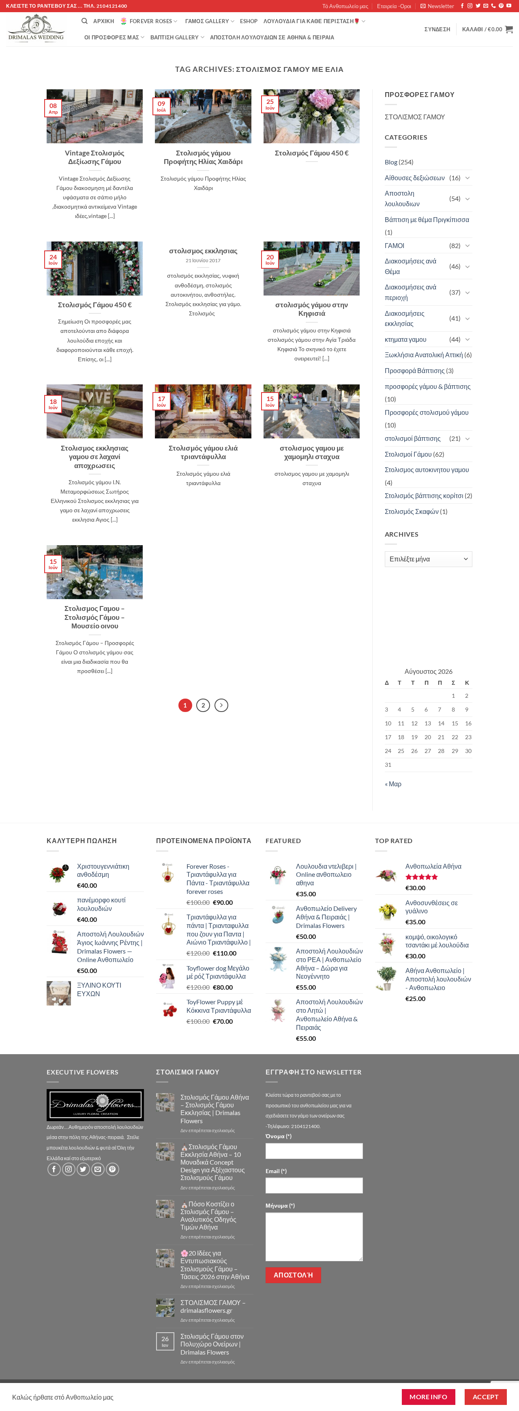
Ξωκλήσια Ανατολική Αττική (424, 354)
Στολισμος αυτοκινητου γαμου (427, 469)
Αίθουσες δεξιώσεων (415, 177)
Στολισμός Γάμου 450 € (312, 153)
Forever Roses (151, 21)
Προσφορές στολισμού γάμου (427, 412)
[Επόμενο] (221, 705)
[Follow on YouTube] (508, 6)
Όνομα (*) (279, 1136)
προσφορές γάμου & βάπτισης (428, 386)
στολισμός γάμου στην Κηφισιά (311, 309)
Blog (391, 162)
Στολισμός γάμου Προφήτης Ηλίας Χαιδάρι (203, 157)
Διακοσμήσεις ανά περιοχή (410, 292)
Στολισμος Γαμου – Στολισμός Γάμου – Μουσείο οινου (94, 617)
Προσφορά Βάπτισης (415, 370)
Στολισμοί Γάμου (408, 454)
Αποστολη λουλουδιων (402, 198)
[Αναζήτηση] (84, 21)
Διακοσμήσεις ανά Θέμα (410, 266)
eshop (248, 21)
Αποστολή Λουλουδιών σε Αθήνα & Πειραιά (272, 37)
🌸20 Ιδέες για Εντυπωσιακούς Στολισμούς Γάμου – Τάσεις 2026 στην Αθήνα (214, 1264)
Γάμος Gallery (207, 21)
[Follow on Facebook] (462, 6)
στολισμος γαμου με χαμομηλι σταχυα (312, 452)
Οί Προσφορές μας (111, 37)
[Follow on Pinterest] (501, 6)
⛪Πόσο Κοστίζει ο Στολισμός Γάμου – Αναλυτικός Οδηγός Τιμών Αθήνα (208, 1215)
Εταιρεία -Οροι (394, 6)
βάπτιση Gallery (174, 37)
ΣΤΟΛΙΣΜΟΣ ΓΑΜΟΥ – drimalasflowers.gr (213, 1306)
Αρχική (103, 21)
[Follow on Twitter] (478, 6)
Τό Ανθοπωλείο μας (345, 6)
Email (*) (276, 1170)
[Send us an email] (485, 6)
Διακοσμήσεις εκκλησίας (405, 318)
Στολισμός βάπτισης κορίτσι (424, 495)
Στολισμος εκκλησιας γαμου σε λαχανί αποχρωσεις (95, 457)
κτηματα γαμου (406, 339)
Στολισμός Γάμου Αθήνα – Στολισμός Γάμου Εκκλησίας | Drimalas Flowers (214, 1108)
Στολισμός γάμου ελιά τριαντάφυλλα (203, 452)
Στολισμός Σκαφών (412, 511)
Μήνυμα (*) (280, 1205)
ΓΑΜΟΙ (394, 245)
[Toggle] (467, 177)
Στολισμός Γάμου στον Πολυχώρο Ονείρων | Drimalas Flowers (212, 1343)
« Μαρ (393, 783)
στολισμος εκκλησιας (203, 251)
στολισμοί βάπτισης (413, 438)
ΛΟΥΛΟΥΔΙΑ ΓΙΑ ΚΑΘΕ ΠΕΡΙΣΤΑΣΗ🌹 (312, 21)
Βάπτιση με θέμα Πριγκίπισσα (427, 219)
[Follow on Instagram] (470, 6)
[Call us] (493, 6)
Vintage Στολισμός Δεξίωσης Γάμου (94, 157)
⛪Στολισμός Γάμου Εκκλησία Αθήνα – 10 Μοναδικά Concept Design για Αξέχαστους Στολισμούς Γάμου (212, 1162)
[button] (437, 6)
